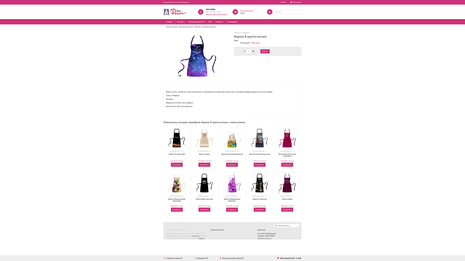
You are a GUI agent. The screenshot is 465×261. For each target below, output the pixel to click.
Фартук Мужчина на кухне (259, 154)
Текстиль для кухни (186, 26)
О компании (232, 22)
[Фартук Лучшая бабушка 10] (232, 137)
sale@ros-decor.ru (264, 238)
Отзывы (218, 22)
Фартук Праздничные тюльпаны (177, 200)
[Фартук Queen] (204, 137)
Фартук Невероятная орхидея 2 (232, 200)
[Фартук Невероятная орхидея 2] (232, 182)
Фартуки (198, 26)
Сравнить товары (173, 258)
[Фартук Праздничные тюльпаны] (177, 182)
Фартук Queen (204, 154)
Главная (169, 22)
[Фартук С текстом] (260, 182)
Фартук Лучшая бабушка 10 (232, 154)
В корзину (177, 164)
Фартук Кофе (287, 199)
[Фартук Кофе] (287, 182)
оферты (202, 238)
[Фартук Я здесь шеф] (177, 137)
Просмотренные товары (231, 258)
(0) (183, 151)
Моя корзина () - (291, 258)
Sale (210, 22)
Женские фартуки (209, 26)
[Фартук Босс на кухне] (204, 182)
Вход (284, 2)
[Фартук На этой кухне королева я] (287, 137)
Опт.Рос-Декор (171, 26)
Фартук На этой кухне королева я (287, 155)
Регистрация (296, 2)
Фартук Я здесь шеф (177, 154)
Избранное (201, 258)
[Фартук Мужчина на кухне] (260, 137)
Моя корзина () (246, 10)
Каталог (180, 22)
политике (196, 236)
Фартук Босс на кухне (204, 199)
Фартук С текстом (260, 199)
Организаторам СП (197, 22)
